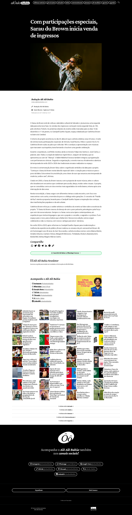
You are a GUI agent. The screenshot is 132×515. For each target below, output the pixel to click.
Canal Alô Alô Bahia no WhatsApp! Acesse (66, 253)
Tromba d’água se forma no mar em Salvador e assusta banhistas (29, 372)
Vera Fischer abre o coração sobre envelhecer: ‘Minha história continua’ (83, 395)
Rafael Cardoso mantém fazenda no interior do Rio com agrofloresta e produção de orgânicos (29, 340)
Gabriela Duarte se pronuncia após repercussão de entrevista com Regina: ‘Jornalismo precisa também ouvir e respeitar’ (30, 316)
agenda (112, 3)
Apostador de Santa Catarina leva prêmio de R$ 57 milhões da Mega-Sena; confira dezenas (111, 384)
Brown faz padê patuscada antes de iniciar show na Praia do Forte (111, 314)
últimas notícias (39, 3)
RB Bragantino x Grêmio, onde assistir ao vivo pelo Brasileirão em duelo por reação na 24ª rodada (84, 373)
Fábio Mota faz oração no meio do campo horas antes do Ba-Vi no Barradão (111, 395)
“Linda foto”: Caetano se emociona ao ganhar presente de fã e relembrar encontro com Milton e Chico (57, 328)
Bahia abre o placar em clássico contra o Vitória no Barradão (57, 351)
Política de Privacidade (66, 500)
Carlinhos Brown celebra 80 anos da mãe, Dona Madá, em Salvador (57, 362)
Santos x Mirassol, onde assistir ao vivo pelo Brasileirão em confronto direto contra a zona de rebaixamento (110, 340)
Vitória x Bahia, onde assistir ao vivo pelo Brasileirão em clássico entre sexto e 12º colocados (84, 384)
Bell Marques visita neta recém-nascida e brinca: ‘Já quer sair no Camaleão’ (84, 351)
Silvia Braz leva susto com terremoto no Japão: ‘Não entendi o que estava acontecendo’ (111, 362)
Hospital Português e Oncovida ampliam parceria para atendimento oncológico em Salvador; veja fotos (57, 315)
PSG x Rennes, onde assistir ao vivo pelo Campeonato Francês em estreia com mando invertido (30, 384)
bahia (68, 3)
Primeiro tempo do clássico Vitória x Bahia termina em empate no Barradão (84, 362)
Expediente (39, 490)
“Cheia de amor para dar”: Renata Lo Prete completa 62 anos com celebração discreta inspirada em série (30, 328)
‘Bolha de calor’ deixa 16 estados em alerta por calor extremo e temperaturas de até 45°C (84, 339)
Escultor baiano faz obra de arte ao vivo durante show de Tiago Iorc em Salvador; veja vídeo (110, 351)
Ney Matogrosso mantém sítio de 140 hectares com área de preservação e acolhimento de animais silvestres (84, 328)
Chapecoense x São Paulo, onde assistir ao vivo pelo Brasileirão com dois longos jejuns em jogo (57, 339)
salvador (60, 3)
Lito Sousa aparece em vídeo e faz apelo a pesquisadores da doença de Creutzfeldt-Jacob (30, 395)
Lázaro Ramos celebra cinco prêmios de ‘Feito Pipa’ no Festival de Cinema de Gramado (57, 395)
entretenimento (77, 3)
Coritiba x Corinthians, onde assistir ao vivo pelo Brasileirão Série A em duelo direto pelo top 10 (111, 328)
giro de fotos (51, 3)
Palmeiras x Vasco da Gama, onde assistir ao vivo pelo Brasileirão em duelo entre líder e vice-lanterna (111, 372)
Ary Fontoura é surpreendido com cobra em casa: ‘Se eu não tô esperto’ (57, 384)
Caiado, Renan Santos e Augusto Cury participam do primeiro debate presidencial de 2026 (84, 314)
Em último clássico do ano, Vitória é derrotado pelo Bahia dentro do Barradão (30, 351)
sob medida (96, 3)
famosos (87, 3)
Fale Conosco (93, 490)
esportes (105, 3)
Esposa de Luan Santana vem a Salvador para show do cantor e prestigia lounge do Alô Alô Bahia (57, 373)
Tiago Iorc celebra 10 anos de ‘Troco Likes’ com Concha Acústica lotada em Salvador (30, 362)
